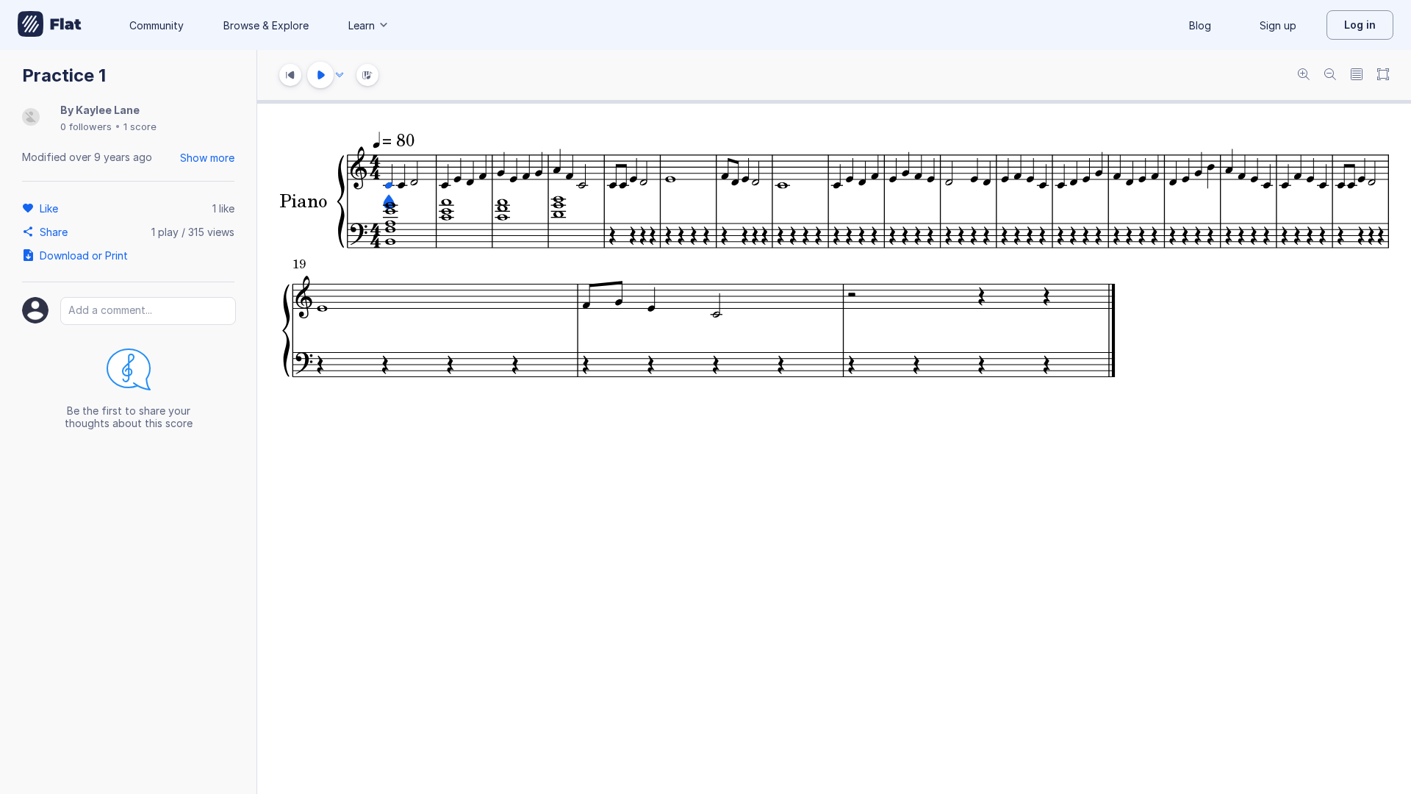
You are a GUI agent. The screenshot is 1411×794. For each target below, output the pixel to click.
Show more (207, 157)
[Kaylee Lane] (31, 118)
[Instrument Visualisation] (367, 75)
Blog (1200, 25)
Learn (361, 25)
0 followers (86, 126)
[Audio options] (339, 75)
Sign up (1278, 25)
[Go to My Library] (50, 25)
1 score (140, 126)
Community (156, 25)
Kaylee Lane (108, 110)
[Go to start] (290, 75)
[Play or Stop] (320, 75)
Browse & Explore (266, 25)
